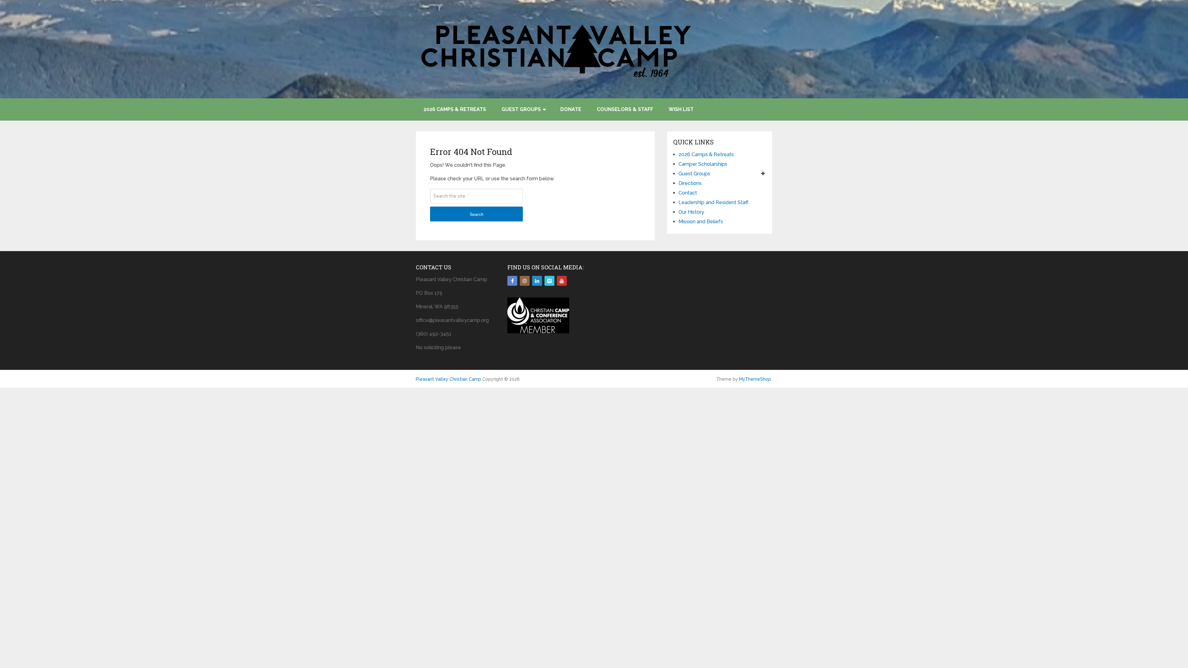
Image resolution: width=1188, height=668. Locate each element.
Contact (687, 193)
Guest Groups (521, 109)
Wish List (681, 109)
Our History (691, 212)
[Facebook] (512, 281)
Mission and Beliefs (700, 222)
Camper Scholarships (702, 164)
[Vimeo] (549, 281)
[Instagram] (525, 281)
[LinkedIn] (537, 281)
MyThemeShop (755, 379)
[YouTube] (562, 281)
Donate (570, 109)
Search (477, 214)
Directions (690, 183)
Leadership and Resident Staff (713, 202)
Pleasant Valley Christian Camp (448, 379)
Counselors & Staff (625, 109)
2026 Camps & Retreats (455, 109)
